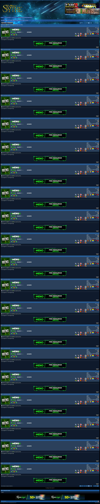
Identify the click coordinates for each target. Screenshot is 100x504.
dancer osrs (8, 20)
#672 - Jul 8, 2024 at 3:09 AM (6, 279)
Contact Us (90, 501)
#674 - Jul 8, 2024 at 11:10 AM (6, 325)
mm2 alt (15, 20)
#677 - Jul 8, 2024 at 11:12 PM (6, 394)
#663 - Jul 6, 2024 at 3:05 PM (6, 72)
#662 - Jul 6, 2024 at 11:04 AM (6, 49)
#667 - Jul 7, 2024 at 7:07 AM (6, 164)
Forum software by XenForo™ (8, 502)
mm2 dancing (26, 20)
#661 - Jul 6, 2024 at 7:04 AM (6, 26)
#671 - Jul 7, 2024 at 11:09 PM (6, 256)
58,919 (98, 28)
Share (97, 47)
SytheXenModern (3, 501)
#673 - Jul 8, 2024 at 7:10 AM (6, 302)
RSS (98, 501)
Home (95, 501)
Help (92, 501)
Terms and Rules (97, 502)
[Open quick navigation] (98, 17)
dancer (5, 20)
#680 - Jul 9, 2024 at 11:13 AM (6, 463)
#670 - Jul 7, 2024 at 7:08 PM (6, 233)
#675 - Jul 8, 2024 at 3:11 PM (6, 348)
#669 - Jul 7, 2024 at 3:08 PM (6, 210)
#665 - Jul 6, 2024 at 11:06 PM (6, 118)
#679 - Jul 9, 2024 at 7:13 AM (6, 440)
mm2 (12, 20)
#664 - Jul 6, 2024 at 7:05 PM (6, 95)
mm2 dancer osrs (20, 20)
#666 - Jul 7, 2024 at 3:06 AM (6, 141)
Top (96, 501)
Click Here (97, 76)
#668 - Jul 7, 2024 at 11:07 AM (6, 187)
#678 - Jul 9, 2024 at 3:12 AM (6, 417)
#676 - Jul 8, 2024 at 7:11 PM (6, 371)
